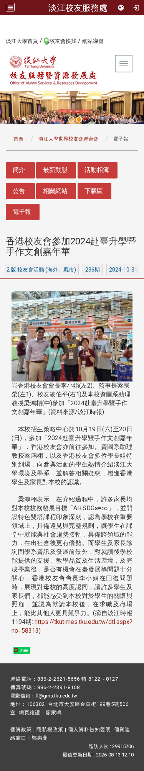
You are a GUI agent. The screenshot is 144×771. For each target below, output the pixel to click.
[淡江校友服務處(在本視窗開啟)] (54, 70)
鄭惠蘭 (40, 738)
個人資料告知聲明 (89, 729)
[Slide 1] (71, 119)
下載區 (93, 191)
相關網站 (55, 191)
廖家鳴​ (54, 712)
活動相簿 (96, 170)
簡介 (19, 170)
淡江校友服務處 (78, 8)
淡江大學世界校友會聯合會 (68, 139)
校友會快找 (63, 41)
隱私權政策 (49, 729)
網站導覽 (93, 41)
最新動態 (55, 170)
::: (1, 41)
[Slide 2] (79, 119)
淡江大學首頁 (22, 41)
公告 (19, 191)
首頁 (18, 139)
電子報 (22, 211)
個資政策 (21, 729)
